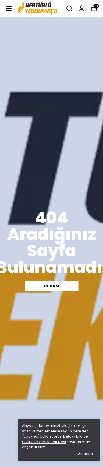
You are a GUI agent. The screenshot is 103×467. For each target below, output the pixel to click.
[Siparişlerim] (81, 8)
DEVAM (51, 286)
